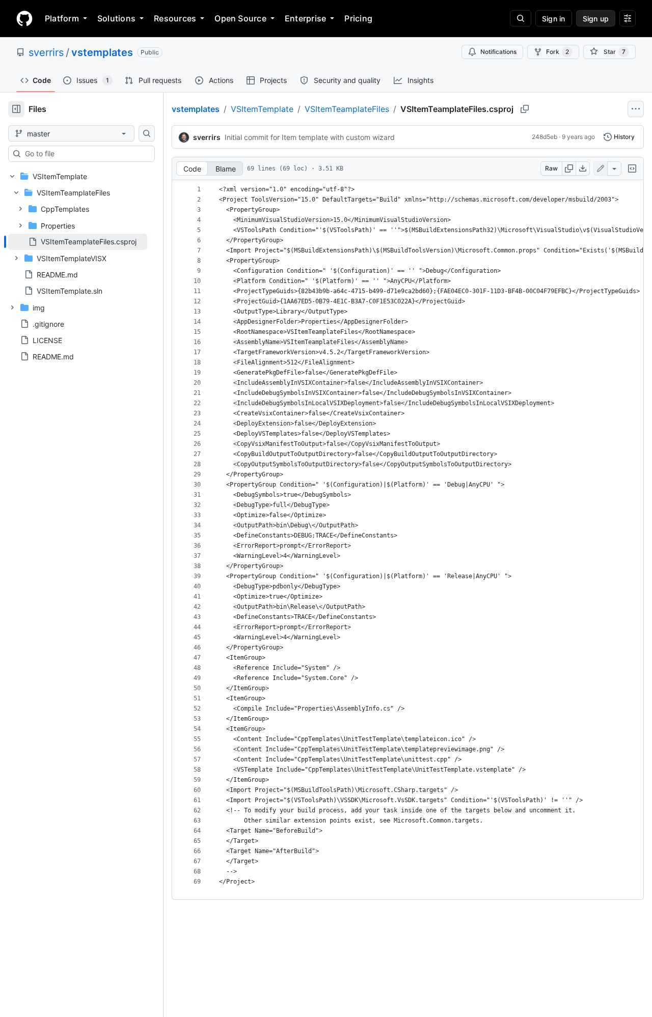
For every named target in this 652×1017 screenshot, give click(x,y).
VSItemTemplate (262, 109)
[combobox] (85, 153)
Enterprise (305, 18)
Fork (557, 51)
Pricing (358, 18)
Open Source (240, 18)
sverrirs (46, 52)
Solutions (116, 18)
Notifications (498, 51)
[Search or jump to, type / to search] (520, 18)
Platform (62, 18)
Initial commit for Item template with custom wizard (310, 137)
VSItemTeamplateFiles (347, 109)
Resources (175, 18)
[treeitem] (77, 242)
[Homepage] (24, 18)
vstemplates (102, 52)
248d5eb (544, 136)
